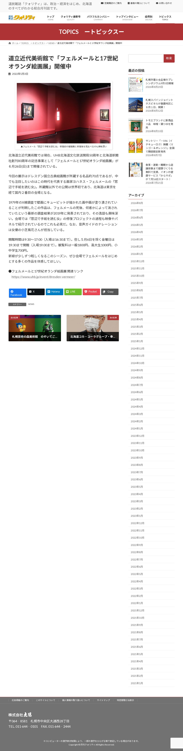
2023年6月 (137, 479)
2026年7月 (137, 210)
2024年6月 (137, 392)
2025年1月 (137, 341)
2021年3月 (137, 668)
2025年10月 (137, 275)
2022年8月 (137, 552)
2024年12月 (137, 348)
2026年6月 (137, 217)
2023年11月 (137, 443)
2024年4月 (137, 406)
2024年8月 (137, 377)
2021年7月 (137, 639)
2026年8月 (137, 203)
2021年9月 (137, 625)
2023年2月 (137, 508)
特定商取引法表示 (125, 700)
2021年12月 (137, 610)
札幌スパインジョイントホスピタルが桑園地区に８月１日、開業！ (159, 103)
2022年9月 (137, 544)
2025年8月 (137, 290)
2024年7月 (137, 384)
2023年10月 (137, 450)
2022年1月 (137, 603)
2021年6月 (137, 646)
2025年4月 (137, 319)
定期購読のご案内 (113, 3)
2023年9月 (137, 457)
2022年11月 (137, 530)
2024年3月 (137, 413)
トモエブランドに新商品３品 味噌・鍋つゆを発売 (159, 124)
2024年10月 (137, 363)
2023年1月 (137, 515)
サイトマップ (103, 700)
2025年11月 (137, 268)
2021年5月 (137, 654)
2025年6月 (137, 304)
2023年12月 (137, 435)
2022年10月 (137, 537)
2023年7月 (137, 472)
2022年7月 (137, 559)
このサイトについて (45, 700)
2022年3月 (137, 588)
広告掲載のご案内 (20, 700)
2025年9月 (137, 283)
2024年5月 (137, 399)
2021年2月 (137, 676)
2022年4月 (137, 581)
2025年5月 (137, 312)
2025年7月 (137, 297)
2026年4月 (137, 232)
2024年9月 (137, 370)
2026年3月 (137, 239)
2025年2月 (137, 334)
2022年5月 (137, 574)
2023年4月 (137, 494)
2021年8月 (137, 632)
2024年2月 (137, 421)
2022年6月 (137, 566)
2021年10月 (137, 617)
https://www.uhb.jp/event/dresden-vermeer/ (43, 277)
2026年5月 (137, 224)
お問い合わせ (165, 3)
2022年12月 (137, 523)
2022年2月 (137, 595)
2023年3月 (137, 501)
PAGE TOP (175, 725)
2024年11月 (137, 355)
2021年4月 (137, 661)
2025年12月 (137, 261)
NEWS (31, 304)
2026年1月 (137, 253)
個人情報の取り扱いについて (76, 700)
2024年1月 (137, 428)
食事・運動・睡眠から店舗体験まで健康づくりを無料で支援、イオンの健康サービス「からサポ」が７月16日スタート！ (159, 172)
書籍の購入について (140, 3)
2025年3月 (137, 326)
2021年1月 (137, 683)
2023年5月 (137, 486)
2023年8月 (137, 464)
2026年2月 (137, 246)
